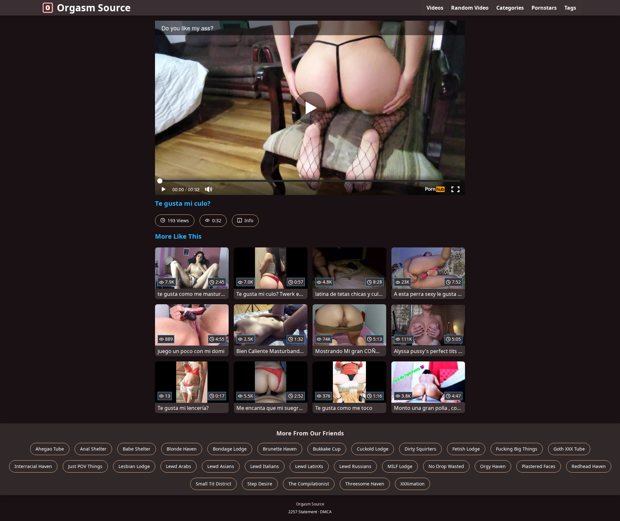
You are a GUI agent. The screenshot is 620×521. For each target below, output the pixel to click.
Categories (510, 7)
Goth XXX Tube (569, 449)
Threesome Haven (364, 484)
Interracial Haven (33, 466)
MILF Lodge (400, 466)
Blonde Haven (182, 449)
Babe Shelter (136, 449)
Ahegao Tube (50, 449)
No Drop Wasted (446, 466)
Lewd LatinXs (309, 466)
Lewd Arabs (178, 466)
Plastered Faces (538, 466)
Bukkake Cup (327, 449)
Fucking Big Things (516, 449)
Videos (435, 7)
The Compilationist (308, 484)
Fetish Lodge (466, 449)
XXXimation (412, 484)
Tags (570, 7)
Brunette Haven (280, 449)
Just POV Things (85, 466)
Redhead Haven (589, 466)
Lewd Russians (355, 466)
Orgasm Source (94, 7)
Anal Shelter (93, 449)
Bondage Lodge (230, 449)
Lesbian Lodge (134, 466)
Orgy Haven (493, 466)
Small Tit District (213, 484)
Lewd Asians (220, 466)
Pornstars (544, 7)
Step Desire (259, 484)
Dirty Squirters (420, 449)
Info (248, 220)
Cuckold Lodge (372, 449)
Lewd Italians (264, 466)
